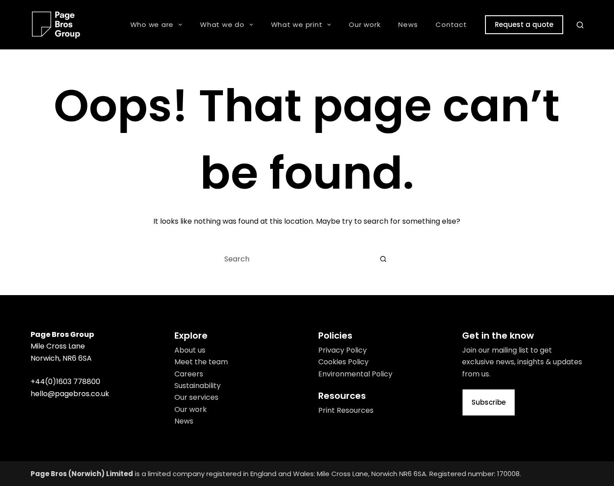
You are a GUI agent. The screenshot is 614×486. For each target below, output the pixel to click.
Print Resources (346, 410)
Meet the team (201, 362)
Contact (451, 24)
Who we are (152, 24)
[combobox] (294, 258)
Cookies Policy (343, 362)
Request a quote (524, 24)
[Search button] (383, 259)
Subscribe (489, 402)
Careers (188, 374)
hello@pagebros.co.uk (70, 394)
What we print (297, 24)
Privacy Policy (342, 350)
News (408, 24)
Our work (364, 24)
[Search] (580, 25)
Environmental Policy (355, 374)
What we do (222, 24)
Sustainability (197, 385)
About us (189, 350)
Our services (196, 397)
